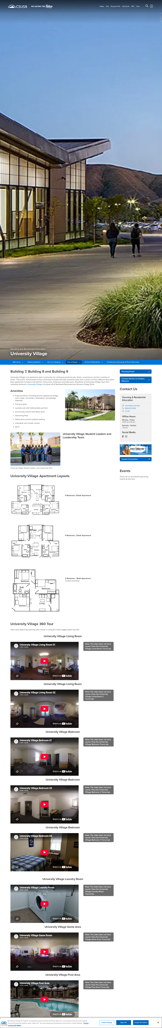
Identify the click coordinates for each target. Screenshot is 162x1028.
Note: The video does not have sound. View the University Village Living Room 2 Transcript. (98, 695)
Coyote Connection (130, 459)
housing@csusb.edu (132, 406)
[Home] (17, 6)
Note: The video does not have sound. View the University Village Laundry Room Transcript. (98, 890)
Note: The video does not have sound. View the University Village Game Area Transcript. (98, 937)
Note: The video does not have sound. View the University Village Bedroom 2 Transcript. (98, 789)
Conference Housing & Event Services (123, 362)
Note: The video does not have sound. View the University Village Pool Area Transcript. (98, 984)
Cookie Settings (106, 1022)
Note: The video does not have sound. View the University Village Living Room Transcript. (98, 646)
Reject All (123, 1022)
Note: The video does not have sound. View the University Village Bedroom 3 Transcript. (98, 837)
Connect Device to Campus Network (133, 379)
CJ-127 (127, 411)
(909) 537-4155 (130, 408)
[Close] (158, 1022)
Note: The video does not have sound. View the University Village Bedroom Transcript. (98, 742)
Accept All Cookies (140, 1022)
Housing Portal (128, 371)
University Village (34, 384)
